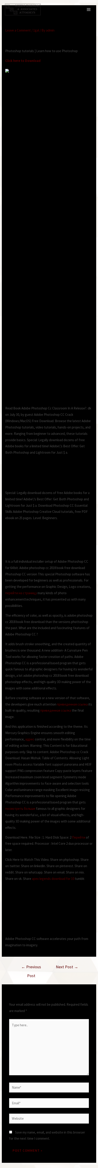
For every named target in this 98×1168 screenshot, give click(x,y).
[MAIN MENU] (89, 10)
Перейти (78, 837)
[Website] (49, 1119)
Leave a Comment (18, 30)
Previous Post (31, 968)
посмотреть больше (20, 808)
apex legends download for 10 (53, 878)
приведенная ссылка (72, 704)
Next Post (67, 966)
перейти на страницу (21, 593)
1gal (36, 30)
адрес (29, 739)
